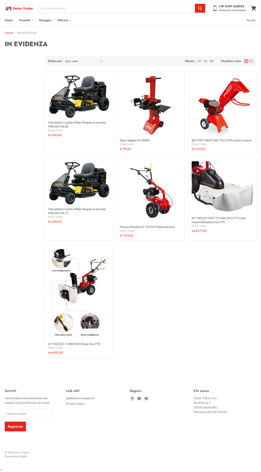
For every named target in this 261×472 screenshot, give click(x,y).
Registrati (15, 426)
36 (205, 61)
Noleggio (45, 20)
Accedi (251, 20)
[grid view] (246, 61)
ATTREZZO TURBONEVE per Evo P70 (74, 344)
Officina (63, 20)
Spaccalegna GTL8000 (135, 140)
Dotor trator (127, 144)
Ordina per (55, 61)
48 (211, 61)
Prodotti (25, 20)
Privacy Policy (75, 403)
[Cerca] (200, 8)
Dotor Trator (55, 130)
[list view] (251, 61)
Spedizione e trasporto (80, 398)
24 (199, 61)
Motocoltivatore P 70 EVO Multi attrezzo (147, 227)
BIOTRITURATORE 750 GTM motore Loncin (221, 140)
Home (9, 20)
